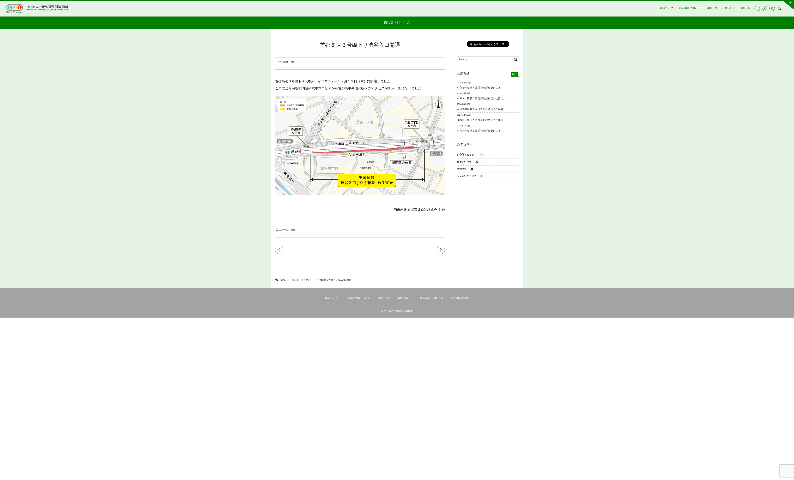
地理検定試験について (358, 298)
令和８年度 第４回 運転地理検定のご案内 (480, 87)
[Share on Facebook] (757, 8)
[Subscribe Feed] (772, 8)
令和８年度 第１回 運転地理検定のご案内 (480, 120)
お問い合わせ (729, 8)
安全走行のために (469, 176)
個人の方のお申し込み (431, 298)
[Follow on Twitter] (764, 8)
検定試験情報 (467, 161)
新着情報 (465, 168)
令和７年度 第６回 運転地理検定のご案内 (480, 130)
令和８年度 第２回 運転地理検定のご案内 (480, 109)
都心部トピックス (470, 154)
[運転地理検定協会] (37, 7)
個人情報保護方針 (460, 298)
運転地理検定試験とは (689, 8)
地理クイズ (711, 8)
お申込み (745, 8)
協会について (666, 8)
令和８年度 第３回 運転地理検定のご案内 (480, 98)
